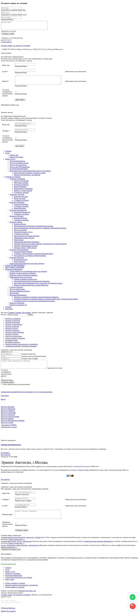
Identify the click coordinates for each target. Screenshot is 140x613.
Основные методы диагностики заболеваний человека (34, 301)
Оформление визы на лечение (21, 277)
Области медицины (21, 181)
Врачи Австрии (20, 198)
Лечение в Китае (16, 222)
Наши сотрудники (16, 157)
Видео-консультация (25, 392)
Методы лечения (20, 230)
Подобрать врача (11, 340)
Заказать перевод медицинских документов (21, 344)
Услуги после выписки (18, 165)
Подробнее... (5, 453)
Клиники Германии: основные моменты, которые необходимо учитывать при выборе (46, 299)
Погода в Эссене (7, 422)
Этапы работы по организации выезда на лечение (28, 271)
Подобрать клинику (12, 342)
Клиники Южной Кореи (23, 252)
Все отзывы (26, 312)
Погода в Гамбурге (8, 411)
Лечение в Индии (11, 334)
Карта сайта (9, 579)
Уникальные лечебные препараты (26, 242)
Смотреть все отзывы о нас (11, 549)
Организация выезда (17, 161)
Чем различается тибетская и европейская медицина (33, 226)
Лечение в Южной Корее (19, 250)
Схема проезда (6, 42)
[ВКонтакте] (68, 476)
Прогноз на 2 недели (9, 427)
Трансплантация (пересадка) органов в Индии (27, 263)
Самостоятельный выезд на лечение (18, 577)
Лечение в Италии (16, 216)
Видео (3, 399)
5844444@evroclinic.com (27, 591)
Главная (8, 151)
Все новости (5, 455)
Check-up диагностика (13, 336)
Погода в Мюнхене (8, 409)
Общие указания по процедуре (25, 279)
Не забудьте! (14, 293)
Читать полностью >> (17, 539)
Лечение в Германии (17, 179)
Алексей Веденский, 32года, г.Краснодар (16, 541)
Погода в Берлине (7, 407)
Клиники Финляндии (22, 212)
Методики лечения (21, 183)
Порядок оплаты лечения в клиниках (23, 275)
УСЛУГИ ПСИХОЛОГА (19, 169)
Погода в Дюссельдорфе (10, 417)
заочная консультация (9, 392)
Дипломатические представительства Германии (32, 281)
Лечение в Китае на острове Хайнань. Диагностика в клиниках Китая (40, 244)
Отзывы (8, 307)
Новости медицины (17, 303)
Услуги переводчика (17, 289)
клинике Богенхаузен (82, 466)
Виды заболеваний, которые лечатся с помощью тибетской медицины (40, 228)
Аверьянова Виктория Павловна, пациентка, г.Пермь (21, 537)
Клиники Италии (20, 218)
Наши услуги (10, 159)
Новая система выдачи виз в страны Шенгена (31, 285)
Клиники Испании (21, 204)
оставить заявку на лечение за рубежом (15, 46)
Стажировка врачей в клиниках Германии (21, 346)
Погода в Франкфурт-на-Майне (12, 420)
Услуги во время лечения (19, 163)
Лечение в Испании (17, 202)
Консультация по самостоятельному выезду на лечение (30, 171)
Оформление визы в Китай (24, 238)
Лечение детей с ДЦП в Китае (25, 248)
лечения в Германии (77, 470)
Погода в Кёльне (7, 418)
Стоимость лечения (21, 192)
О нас (7, 153)
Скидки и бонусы (16, 287)
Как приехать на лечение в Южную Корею (30, 256)
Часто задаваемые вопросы (20, 291)
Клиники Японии (20, 259)
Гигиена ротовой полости (11, 445)
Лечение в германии (13, 318)
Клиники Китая (20, 224)
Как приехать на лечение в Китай (26, 236)
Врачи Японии (19, 261)
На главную (5, 479)
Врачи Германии (20, 187)
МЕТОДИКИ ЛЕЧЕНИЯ (14, 267)
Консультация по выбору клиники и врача (30, 173)
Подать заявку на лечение (14, 587)
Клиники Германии (21, 185)
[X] (72, 476)
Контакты (9, 309)
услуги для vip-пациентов (42, 392)
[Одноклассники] (70, 476)
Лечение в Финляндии (18, 210)
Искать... (4, 315)
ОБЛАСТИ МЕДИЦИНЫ (15, 265)
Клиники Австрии (21, 196)
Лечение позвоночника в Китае (26, 246)
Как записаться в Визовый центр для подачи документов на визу (38, 283)
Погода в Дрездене (8, 415)
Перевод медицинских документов (27, 175)
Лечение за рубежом (12, 177)
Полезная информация (13, 269)
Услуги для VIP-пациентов (20, 167)
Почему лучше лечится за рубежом (23, 273)
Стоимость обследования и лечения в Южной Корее (33, 254)
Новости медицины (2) (18, 305)
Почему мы (14, 155)
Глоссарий (5, 395)
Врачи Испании (20, 208)
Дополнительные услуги (23, 232)
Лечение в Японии (17, 257)
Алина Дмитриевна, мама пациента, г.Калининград (20, 545)
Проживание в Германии (23, 188)
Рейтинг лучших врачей (23, 190)
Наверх (3, 611)
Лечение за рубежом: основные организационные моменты (36, 297)
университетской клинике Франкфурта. (99, 541)
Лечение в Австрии (17, 194)
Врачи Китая (19, 240)
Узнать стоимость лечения (15, 338)
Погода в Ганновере (8, 413)
